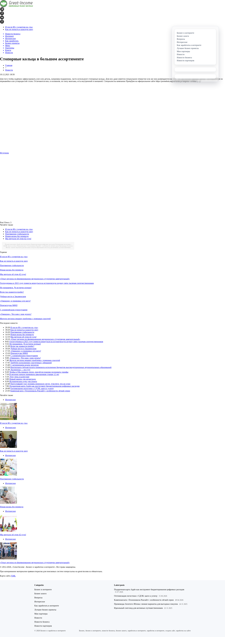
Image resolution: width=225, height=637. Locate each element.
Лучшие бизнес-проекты (45, 610)
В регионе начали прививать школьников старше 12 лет (34, 374)
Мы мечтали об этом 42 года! (18, 239)
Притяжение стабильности (17, 234)
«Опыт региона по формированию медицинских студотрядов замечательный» (35, 279)
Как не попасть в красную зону (19, 29)
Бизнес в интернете (43, 589)
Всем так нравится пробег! (12, 292)
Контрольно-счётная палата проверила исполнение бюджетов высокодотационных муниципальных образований (60, 367)
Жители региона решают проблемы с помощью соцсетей (25, 319)
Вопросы (38, 597)
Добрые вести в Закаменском (13, 296)
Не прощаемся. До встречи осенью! (16, 288)
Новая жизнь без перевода (17, 236)
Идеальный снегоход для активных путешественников (53, 247)
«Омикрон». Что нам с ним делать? (15, 314)
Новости (9, 70)
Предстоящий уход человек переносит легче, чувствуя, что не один (40, 384)
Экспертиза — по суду (20, 370)
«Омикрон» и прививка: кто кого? (15, 301)
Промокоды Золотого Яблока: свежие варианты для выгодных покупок (146, 604)
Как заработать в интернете (46, 606)
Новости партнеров (43, 626)
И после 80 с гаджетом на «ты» (19, 27)
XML (13, 576)
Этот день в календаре (19, 377)
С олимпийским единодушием (13, 310)
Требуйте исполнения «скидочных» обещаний (31, 363)
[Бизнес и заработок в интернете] (16, 6)
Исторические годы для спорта (23, 381)
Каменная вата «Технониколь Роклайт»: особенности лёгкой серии (38, 246)
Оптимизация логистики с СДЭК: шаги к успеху (32, 388)
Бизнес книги (40, 593)
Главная (8, 65)
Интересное (10, 400)
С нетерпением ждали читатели (24, 365)
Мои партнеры (41, 614)
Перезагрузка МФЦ (8, 305)
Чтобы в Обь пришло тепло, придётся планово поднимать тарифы (38, 372)
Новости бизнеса (41, 622)
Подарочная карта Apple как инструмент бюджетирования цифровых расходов (30, 244)
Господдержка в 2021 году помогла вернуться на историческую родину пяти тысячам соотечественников (47, 283)
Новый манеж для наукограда (22, 379)
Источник (4, 153)
